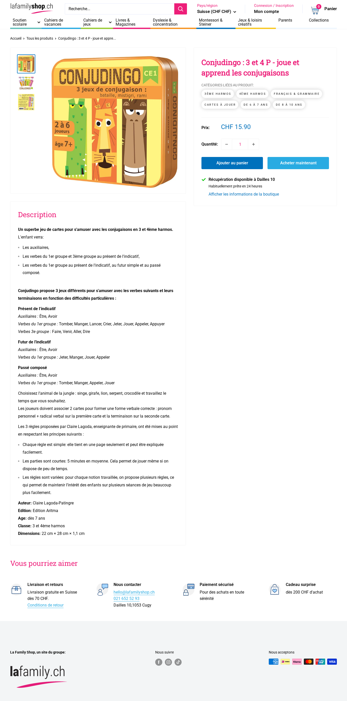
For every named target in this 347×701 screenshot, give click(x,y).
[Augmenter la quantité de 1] (253, 144)
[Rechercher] (180, 8)
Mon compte (266, 11)
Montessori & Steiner (211, 22)
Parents (285, 20)
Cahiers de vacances (53, 22)
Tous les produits (39, 38)
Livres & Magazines (125, 22)
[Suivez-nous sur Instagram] (168, 662)
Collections (319, 20)
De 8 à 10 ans (289, 104)
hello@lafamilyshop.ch (134, 592)
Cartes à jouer (220, 104)
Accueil (15, 38)
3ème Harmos (217, 93)
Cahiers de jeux (92, 22)
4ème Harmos (252, 93)
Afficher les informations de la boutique (244, 194)
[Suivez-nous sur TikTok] (178, 662)
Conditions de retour (45, 605)
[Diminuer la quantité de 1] (226, 144)
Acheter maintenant (298, 163)
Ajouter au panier (232, 163)
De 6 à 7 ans (256, 104)
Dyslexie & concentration (165, 22)
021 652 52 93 (126, 598)
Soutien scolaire (20, 22)
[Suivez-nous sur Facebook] (158, 662)
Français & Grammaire (297, 93)
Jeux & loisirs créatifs (250, 22)
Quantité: (209, 144)
